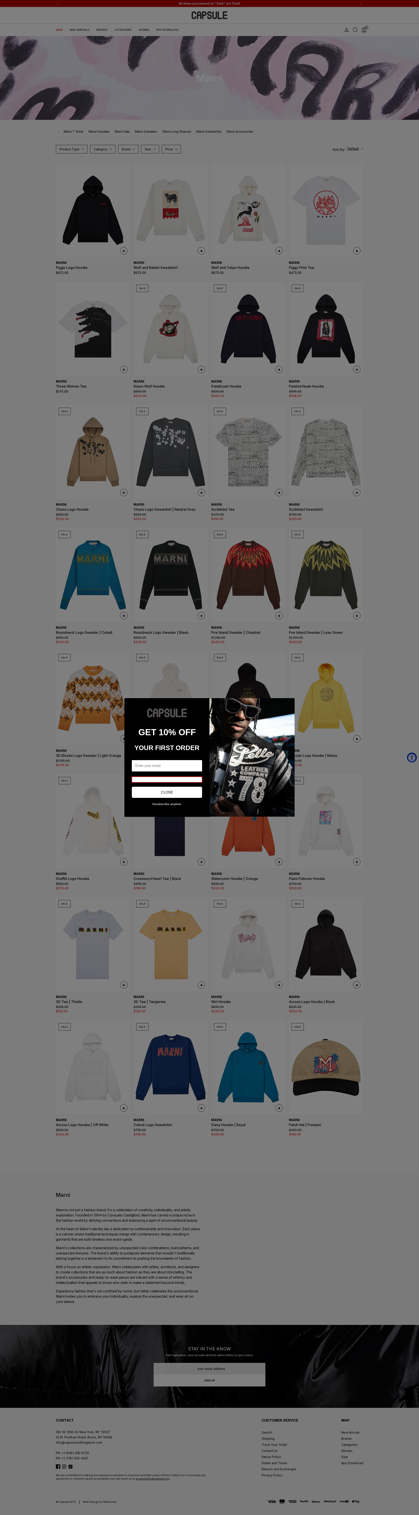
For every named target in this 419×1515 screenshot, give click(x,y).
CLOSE (167, 792)
